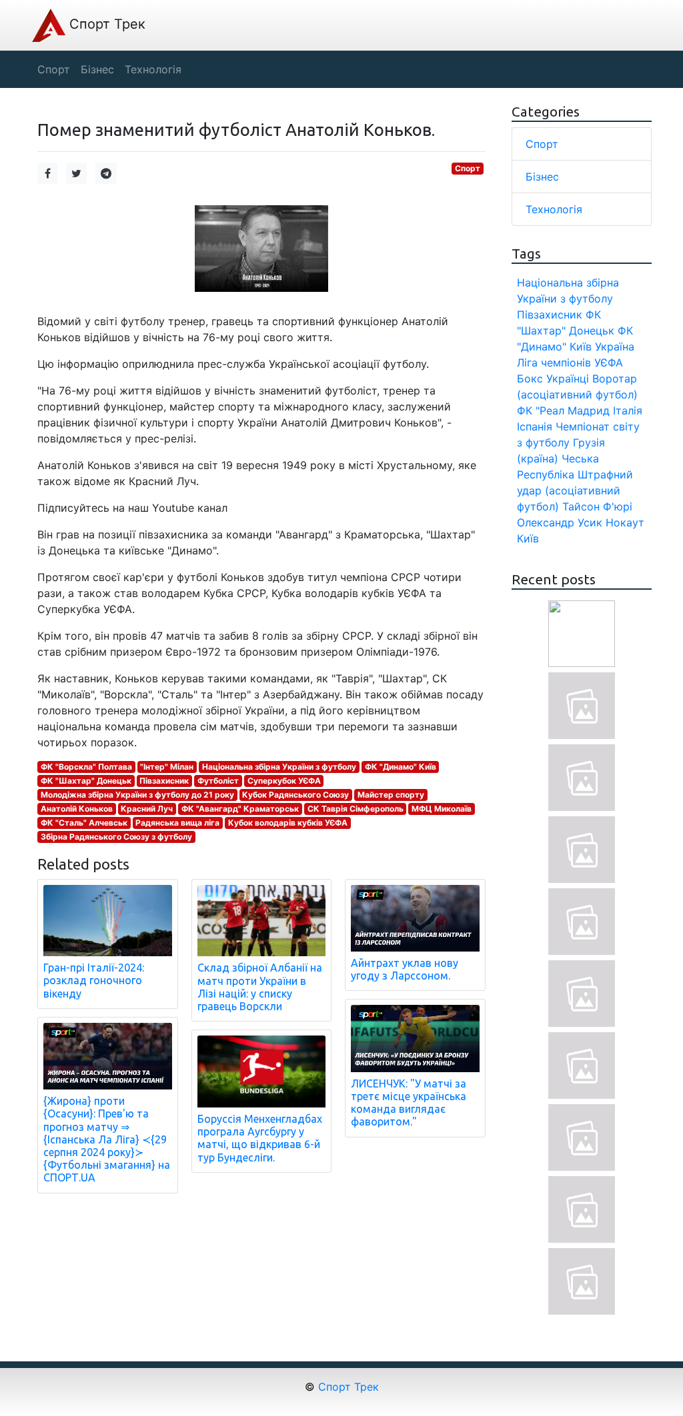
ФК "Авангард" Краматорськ (240, 809)
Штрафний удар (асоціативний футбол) (575, 490)
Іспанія (534, 426)
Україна (614, 346)
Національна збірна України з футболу (279, 767)
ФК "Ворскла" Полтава (86, 767)
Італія (627, 410)
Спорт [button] (53, 69)
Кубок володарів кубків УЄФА (288, 823)
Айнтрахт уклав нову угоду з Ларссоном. (404, 969)
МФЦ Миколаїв (442, 809)
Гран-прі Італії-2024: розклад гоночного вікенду (93, 980)
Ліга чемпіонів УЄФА (570, 362)
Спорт (467, 168)
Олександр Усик (559, 522)
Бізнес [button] (97, 69)
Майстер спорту (391, 795)
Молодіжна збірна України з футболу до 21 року (137, 795)
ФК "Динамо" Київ (400, 767)
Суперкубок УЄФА (284, 781)
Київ (528, 538)
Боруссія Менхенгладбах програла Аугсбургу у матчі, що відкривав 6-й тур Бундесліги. (259, 1138)
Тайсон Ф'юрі (597, 506)
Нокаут (625, 522)
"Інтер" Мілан (166, 767)
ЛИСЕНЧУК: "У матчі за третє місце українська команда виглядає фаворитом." (408, 1102)
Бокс (530, 378)
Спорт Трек (105, 24)
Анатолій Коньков (77, 809)
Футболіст (218, 781)
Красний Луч (147, 809)
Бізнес (542, 176)
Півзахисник (164, 781)
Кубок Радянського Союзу (295, 795)
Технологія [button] (153, 69)
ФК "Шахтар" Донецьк (86, 781)
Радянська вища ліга (177, 823)
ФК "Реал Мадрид (563, 410)
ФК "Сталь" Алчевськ (84, 823)
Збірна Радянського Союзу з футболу (116, 837)
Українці (567, 378)
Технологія (554, 209)
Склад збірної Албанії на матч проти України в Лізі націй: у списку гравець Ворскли (259, 987)
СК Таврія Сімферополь (355, 809)
